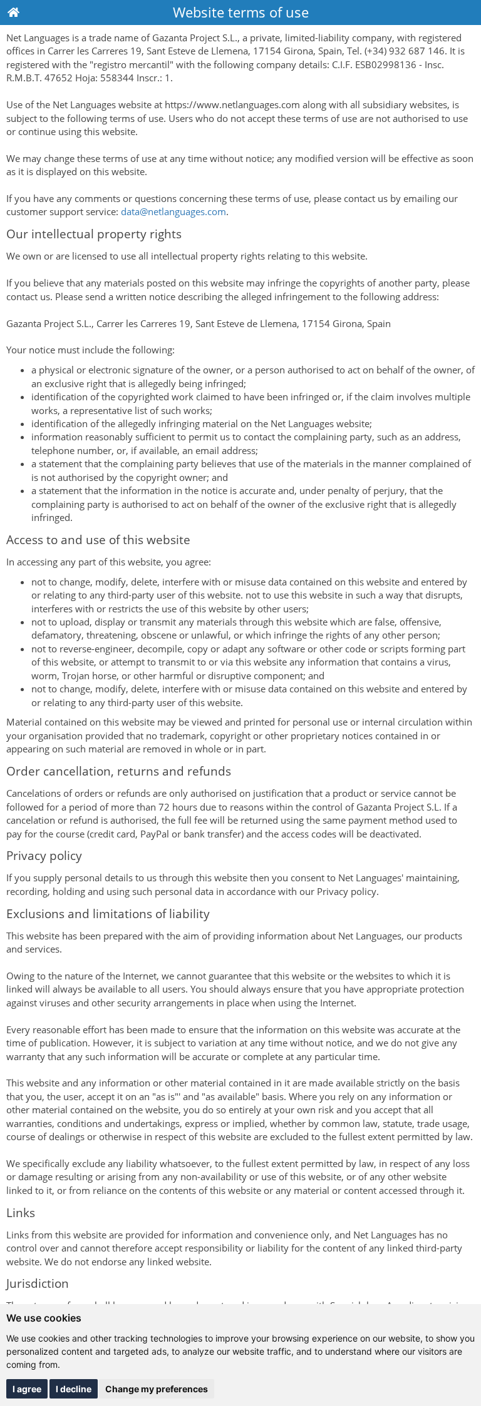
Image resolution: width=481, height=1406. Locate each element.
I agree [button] (27, 1388)
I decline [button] (73, 1388)
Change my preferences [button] (156, 1388)
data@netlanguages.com (173, 211)
